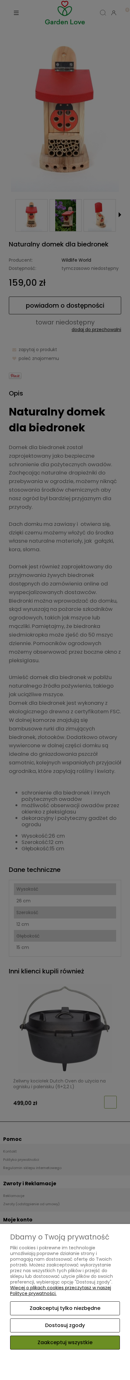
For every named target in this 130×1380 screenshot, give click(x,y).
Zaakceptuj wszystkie (65, 1342)
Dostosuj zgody (65, 1325)
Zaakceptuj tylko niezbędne (65, 1308)
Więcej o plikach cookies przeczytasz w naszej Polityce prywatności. (60, 1291)
